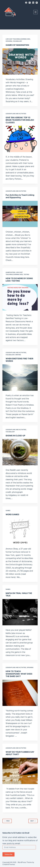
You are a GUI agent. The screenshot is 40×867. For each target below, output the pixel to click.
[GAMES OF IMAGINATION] (20, 61)
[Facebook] (26, 3)
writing (18, 354)
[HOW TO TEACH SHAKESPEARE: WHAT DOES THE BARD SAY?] (20, 693)
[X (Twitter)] (30, 3)
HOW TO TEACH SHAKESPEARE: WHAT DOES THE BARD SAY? (19, 673)
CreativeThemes (8, 864)
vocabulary (17, 41)
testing (26, 274)
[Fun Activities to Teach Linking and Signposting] (20, 214)
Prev (8, 821)
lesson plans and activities (16, 113)
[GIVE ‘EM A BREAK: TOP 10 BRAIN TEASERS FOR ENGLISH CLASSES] (20, 139)
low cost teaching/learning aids (18, 39)
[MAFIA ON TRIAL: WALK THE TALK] (20, 612)
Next (32, 821)
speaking (9, 41)
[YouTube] (37, 3)
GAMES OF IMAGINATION (17, 45)
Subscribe (8, 854)
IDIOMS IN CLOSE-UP (15, 436)
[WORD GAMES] (20, 531)
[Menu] (35, 12)
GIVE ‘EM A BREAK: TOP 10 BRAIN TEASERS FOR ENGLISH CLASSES (20, 120)
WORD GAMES (12, 514)
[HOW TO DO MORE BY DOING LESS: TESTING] (20, 297)
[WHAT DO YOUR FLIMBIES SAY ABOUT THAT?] (20, 771)
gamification (10, 272)
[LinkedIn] (33, 3)
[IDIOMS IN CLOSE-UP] (20, 452)
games (8, 510)
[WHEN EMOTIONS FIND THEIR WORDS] (20, 377)
